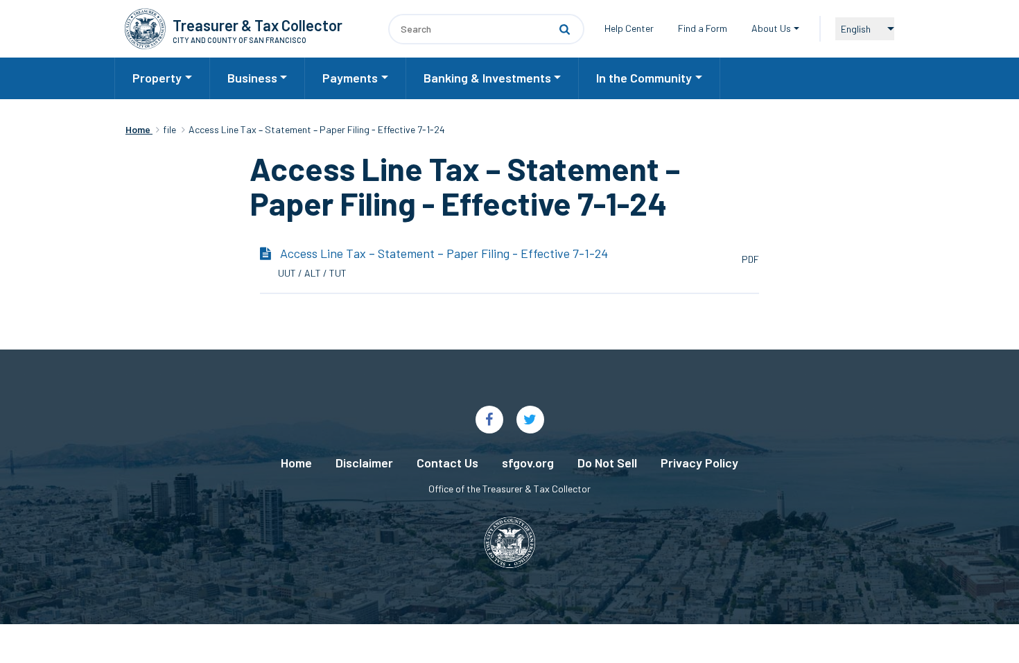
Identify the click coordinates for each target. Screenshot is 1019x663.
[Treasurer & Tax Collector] (145, 28)
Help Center (629, 28)
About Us (771, 28)
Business (252, 77)
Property (157, 77)
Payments (350, 77)
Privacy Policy (699, 462)
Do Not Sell (607, 462)
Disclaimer (364, 462)
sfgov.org (528, 462)
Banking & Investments (487, 77)
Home (296, 462)
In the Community (644, 77)
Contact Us (447, 462)
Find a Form (702, 28)
